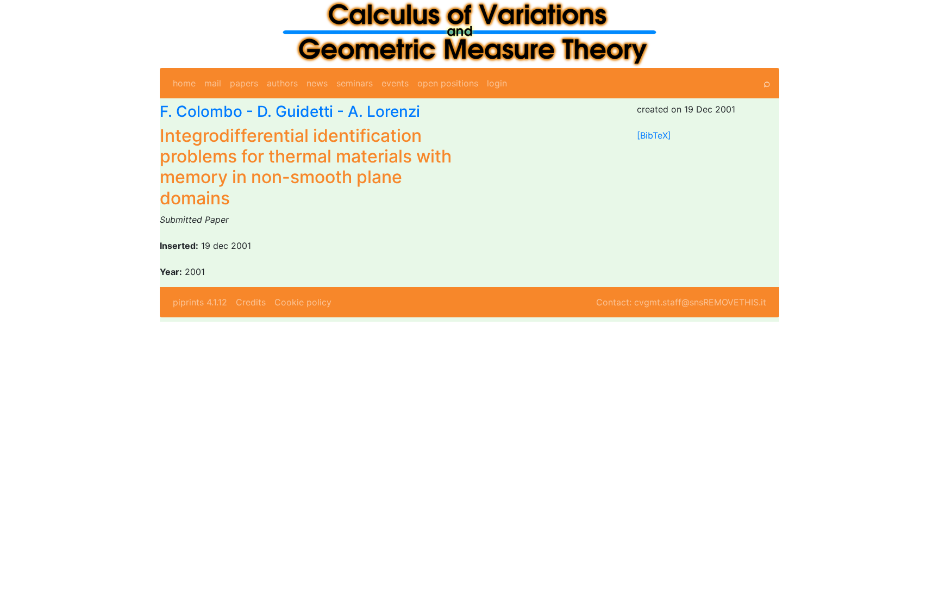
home (184, 83)
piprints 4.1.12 (200, 302)
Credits (251, 302)
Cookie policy (302, 302)
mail (212, 83)
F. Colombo (201, 111)
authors (282, 83)
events (395, 83)
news (317, 83)
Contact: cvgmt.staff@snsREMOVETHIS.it (681, 302)
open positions (447, 83)
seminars (354, 83)
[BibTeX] (654, 135)
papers (244, 83)
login (497, 83)
